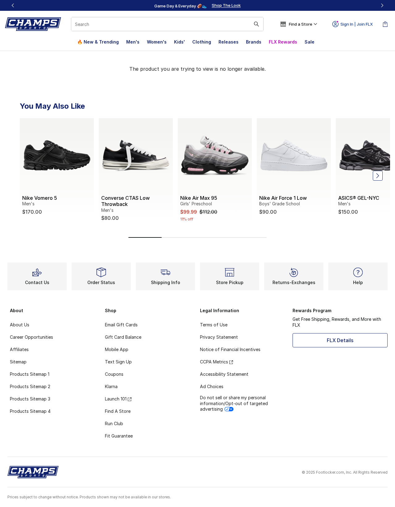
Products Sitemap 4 (30, 411)
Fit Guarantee (119, 435)
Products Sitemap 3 (30, 398)
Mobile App (116, 349)
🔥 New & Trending (98, 41)
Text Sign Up (118, 361)
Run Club (114, 423)
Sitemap (18, 361)
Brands (253, 41)
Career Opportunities (31, 337)
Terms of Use (213, 324)
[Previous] (13, 5)
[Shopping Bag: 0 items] (385, 24)
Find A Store (118, 411)
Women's (157, 41)
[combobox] (167, 24)
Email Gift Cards (121, 324)
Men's (132, 41)
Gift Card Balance (123, 337)
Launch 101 (116, 398)
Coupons (114, 374)
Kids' (179, 41)
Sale (309, 41)
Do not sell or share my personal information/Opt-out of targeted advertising (234, 403)
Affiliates (19, 349)
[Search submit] (256, 24)
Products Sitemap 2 (30, 386)
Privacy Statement (219, 337)
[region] (197, 5)
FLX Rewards (283, 41)
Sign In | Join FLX (356, 24)
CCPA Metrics (214, 361)
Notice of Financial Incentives (230, 349)
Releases (228, 41)
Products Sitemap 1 (29, 374)
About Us (19, 324)
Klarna (111, 386)
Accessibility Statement (224, 374)
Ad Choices (211, 386)
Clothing (201, 41)
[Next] (382, 5)
